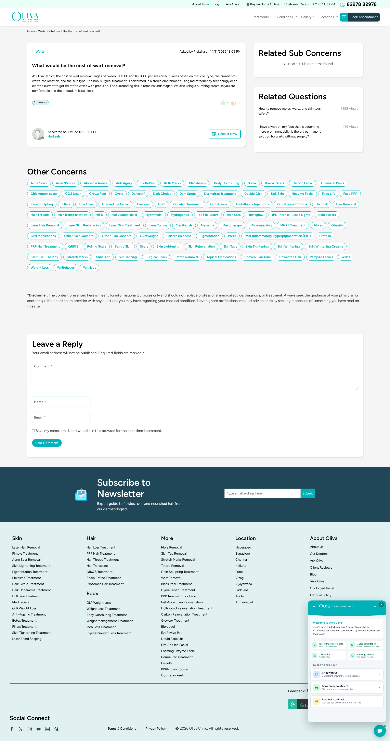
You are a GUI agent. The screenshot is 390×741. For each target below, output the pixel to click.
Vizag (239, 578)
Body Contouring (226, 183)
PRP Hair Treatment (45, 246)
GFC (161, 204)
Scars (144, 246)
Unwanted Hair (290, 257)
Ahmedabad (244, 602)
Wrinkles (89, 267)
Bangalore (242, 553)
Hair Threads (40, 215)
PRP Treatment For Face (178, 596)
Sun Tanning (128, 257)
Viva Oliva (317, 581)
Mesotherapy (232, 225)
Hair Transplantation (72, 215)
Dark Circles (162, 194)
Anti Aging (124, 183)
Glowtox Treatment (187, 204)
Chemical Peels (332, 183)
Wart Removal (171, 578)
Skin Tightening (257, 246)
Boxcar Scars (274, 183)
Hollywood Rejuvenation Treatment (186, 608)
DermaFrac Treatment (177, 657)
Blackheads (197, 183)
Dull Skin (277, 194)
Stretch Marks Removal (178, 559)
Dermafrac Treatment (220, 194)
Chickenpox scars (44, 194)
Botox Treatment (24, 620)
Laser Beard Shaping (26, 639)
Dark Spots (188, 194)
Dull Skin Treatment (26, 596)
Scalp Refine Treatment (104, 578)
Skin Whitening (288, 246)
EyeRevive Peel (172, 633)
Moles (318, 225)
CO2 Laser (73, 194)
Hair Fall (322, 204)
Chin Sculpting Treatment (180, 572)
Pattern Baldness (178, 236)
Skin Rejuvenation (201, 246)
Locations (327, 17)
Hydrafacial (153, 215)
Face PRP (350, 194)
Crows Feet (97, 194)
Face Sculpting (42, 204)
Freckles (143, 204)
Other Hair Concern (78, 236)
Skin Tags (230, 246)
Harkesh (54, 136)
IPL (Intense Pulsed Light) (291, 215)
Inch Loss (233, 215)
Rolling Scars (96, 246)
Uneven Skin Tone (257, 257)
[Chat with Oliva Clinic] (380, 731)
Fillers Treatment (24, 626)
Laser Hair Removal (45, 225)
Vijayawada (243, 584)
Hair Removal (346, 204)
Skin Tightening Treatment (31, 633)
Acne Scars (39, 183)
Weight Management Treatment (110, 621)
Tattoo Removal (186, 257)
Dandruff (138, 194)
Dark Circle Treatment (28, 584)
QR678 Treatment (100, 572)
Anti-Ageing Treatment (29, 614)
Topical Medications (221, 257)
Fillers (66, 204)
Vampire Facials (321, 257)
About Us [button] (199, 4)
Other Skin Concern (116, 236)
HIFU (99, 215)
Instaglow (256, 215)
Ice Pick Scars (208, 215)
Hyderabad (243, 547)
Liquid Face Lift (172, 639)
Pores (232, 236)
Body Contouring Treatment (107, 615)
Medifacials (184, 225)
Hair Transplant (97, 566)
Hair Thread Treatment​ (103, 559)
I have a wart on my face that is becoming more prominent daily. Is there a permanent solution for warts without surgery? (290, 131)
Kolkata (240, 566)
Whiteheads (66, 267)
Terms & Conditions (122, 728)
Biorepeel (168, 626)
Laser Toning (158, 225)
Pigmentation (209, 236)
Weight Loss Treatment (103, 609)
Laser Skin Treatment (124, 225)
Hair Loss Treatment (101, 547)
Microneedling (261, 225)
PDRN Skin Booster (175, 669)
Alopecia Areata (95, 183)
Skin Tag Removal (174, 553)
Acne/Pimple (65, 183)
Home (31, 31)
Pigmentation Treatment (30, 572)
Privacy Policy (156, 728)
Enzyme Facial (302, 194)
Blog (215, 4)
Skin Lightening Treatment (31, 566)
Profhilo (325, 236)
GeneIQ (166, 663)
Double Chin (253, 194)
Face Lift (328, 194)
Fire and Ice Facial (115, 204)
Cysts (119, 194)
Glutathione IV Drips (292, 204)
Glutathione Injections (252, 204)
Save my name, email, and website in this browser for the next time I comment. (99, 430)
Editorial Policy (320, 595)
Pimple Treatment (25, 553)
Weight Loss (40, 267)
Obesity (337, 225)
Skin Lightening (168, 246)
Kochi (239, 596)
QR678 (73, 246)
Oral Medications (43, 236)
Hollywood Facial (124, 215)
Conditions (285, 17)
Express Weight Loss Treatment (109, 633)
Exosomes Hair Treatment (105, 584)
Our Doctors (318, 554)
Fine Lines (86, 204)
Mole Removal (171, 547)
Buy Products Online (265, 4)
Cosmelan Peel (172, 675)
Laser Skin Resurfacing (84, 225)
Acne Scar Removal (26, 559)
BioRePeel (147, 183)
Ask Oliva (232, 4)
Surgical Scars (156, 257)
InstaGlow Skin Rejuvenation (182, 602)
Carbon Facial (302, 183)
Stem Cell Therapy (44, 257)
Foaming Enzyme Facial (178, 651)
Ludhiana (241, 590)
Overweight (149, 236)
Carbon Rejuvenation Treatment (184, 614)
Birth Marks (172, 183)
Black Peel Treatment (176, 584)
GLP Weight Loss (24, 608)
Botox (252, 183)
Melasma (207, 225)
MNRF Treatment (293, 225)
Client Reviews (321, 567)
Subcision (103, 257)
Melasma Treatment (26, 578)
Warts (42, 31)
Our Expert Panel (322, 588)
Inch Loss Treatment (101, 627)
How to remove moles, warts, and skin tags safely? (290, 111)
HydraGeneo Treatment (178, 590)
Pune (239, 572)
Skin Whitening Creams (325, 246)
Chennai (241, 559)
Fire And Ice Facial (174, 645)
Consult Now (227, 134)
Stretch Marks (77, 257)
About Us (316, 547)
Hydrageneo (180, 215)
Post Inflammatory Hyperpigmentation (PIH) (278, 236)
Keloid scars (327, 215)
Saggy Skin (123, 246)
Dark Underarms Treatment (31, 590)
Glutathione (219, 204)
